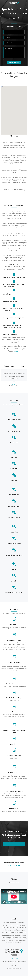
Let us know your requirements (14, 844)
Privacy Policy (12, 959)
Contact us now (15, 865)
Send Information (14, 62)
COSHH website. (16, 351)
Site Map (17, 959)
